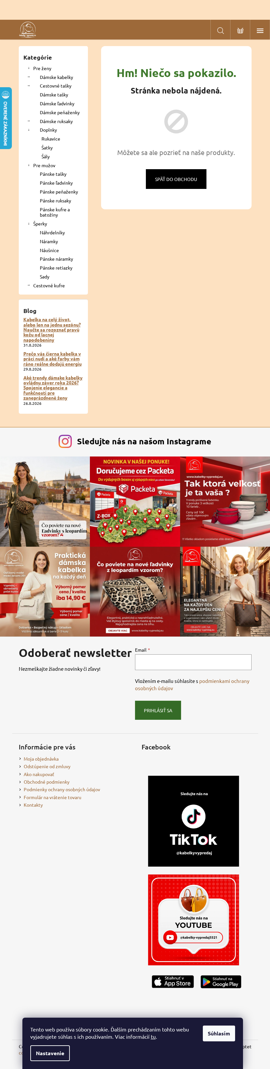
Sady (44, 276)
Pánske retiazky (56, 268)
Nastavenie (50, 1053)
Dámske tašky (54, 94)
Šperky (40, 223)
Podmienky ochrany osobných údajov (62, 789)
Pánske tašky (53, 174)
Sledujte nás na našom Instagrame (144, 441)
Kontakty (33, 805)
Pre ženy (42, 68)
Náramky (49, 241)
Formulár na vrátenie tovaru (52, 797)
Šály (45, 156)
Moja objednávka (41, 759)
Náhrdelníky (52, 232)
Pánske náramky (56, 259)
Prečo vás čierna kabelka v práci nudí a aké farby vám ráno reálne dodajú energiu (52, 358)
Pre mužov (44, 165)
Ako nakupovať (39, 774)
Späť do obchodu (176, 179)
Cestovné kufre (49, 285)
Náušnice (49, 250)
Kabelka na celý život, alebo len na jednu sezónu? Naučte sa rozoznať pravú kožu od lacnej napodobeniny (52, 329)
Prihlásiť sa (158, 710)
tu (153, 1036)
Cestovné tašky (55, 86)
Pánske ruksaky (55, 200)
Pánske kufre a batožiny (55, 212)
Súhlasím (219, 1033)
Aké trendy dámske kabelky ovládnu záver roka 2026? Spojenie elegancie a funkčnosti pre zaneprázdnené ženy (53, 388)
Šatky (47, 147)
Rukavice (50, 139)
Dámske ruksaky (56, 121)
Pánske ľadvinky (56, 183)
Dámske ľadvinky (57, 103)
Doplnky (48, 130)
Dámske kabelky (56, 77)
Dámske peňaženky (60, 112)
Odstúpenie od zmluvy (47, 766)
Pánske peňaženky (59, 192)
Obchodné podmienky (46, 782)
